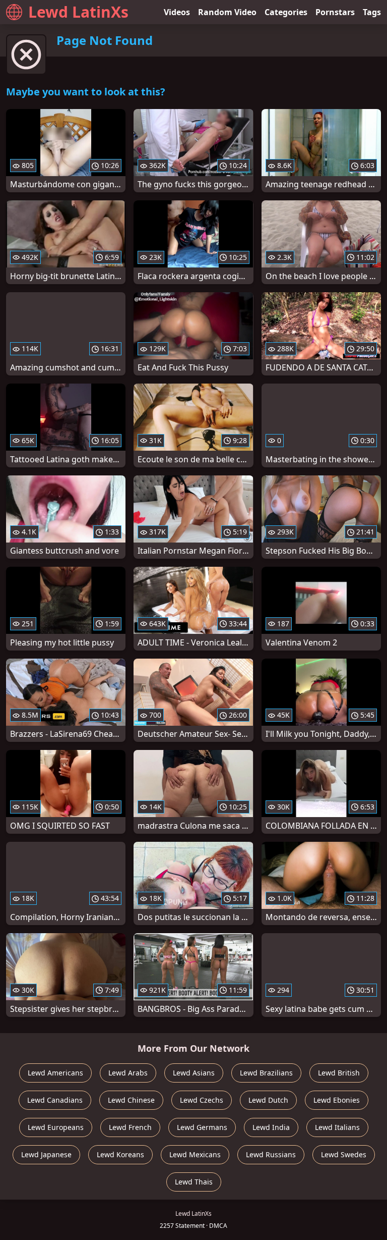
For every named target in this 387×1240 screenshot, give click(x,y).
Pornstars (335, 12)
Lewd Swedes (343, 1154)
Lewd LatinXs (78, 12)
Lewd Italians (337, 1127)
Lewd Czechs (201, 1100)
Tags (372, 12)
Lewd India (271, 1127)
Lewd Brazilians (266, 1072)
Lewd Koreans (120, 1154)
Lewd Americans (55, 1072)
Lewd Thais (194, 1182)
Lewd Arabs (128, 1072)
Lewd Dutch (268, 1100)
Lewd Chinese (131, 1100)
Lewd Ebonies (336, 1100)
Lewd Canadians (55, 1100)
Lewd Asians (194, 1072)
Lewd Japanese (46, 1154)
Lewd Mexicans (195, 1154)
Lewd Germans (202, 1127)
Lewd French (130, 1127)
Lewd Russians (271, 1154)
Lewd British (339, 1072)
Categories (286, 12)
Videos (177, 12)
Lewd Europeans (56, 1127)
